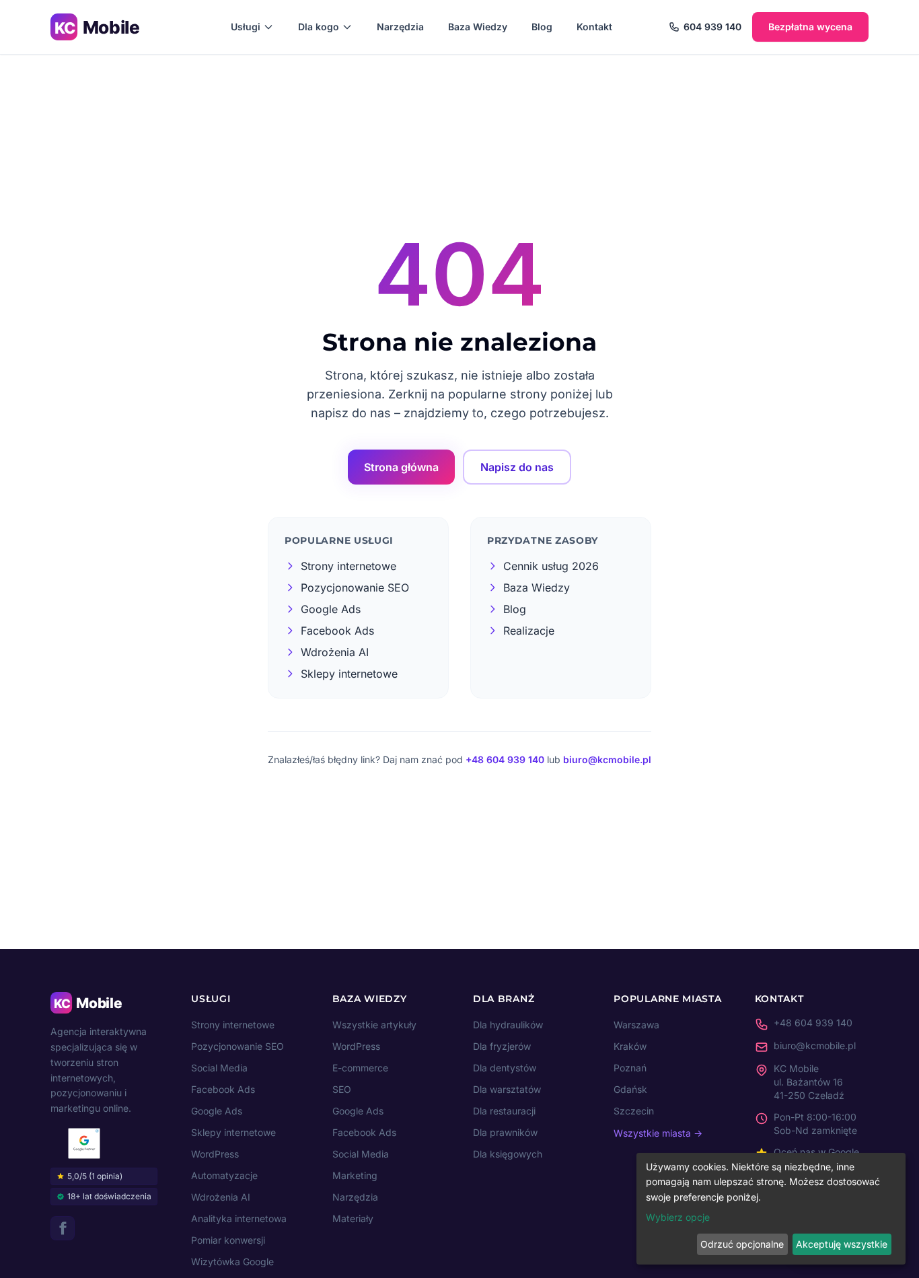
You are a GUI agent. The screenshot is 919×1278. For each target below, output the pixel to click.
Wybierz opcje (678, 1217)
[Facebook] (62, 1228)
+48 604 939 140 (505, 759)
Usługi (245, 26)
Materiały (352, 1218)
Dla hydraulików (508, 1024)
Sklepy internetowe (233, 1132)
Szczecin (634, 1110)
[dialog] (771, 1209)
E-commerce (360, 1067)
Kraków (630, 1046)
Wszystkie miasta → (658, 1133)
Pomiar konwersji (228, 1240)
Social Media (219, 1067)
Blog (541, 26)
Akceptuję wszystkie (841, 1244)
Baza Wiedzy (477, 26)
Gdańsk (630, 1089)
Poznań (630, 1067)
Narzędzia (400, 26)
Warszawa (636, 1024)
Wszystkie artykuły (374, 1024)
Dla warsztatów (507, 1089)
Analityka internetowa (239, 1218)
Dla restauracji (504, 1110)
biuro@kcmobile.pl (607, 759)
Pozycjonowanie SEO (237, 1046)
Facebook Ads (223, 1089)
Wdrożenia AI (220, 1197)
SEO (341, 1089)
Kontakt (594, 26)
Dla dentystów (504, 1067)
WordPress (215, 1154)
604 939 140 (712, 26)
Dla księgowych (507, 1154)
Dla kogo (318, 26)
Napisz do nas (517, 467)
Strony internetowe (232, 1024)
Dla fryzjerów (502, 1046)
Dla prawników (505, 1132)
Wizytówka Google (232, 1261)
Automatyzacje (224, 1175)
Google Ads (216, 1110)
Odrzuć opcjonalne (742, 1244)
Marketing (354, 1175)
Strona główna (401, 467)
